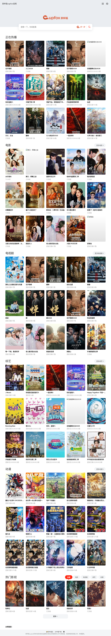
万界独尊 (70, 567)
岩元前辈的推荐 (72, 500)
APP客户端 (58, 632)
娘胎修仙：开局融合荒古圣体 (96, 500)
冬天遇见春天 (71, 210)
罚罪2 (89, 608)
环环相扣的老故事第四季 (95, 459)
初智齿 (89, 243)
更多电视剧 (98, 253)
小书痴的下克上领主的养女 (55, 567)
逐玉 (47, 608)
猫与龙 (7, 534)
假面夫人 (29, 243)
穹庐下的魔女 (50, 500)
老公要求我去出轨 (52, 243)
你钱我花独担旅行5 (32, 392)
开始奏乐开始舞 (10, 459)
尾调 (6, 318)
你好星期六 (9, 102)
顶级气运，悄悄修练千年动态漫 (55, 102)
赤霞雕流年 (9, 210)
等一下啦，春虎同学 (12, 351)
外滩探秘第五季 (92, 351)
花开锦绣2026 (72, 68)
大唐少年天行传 (72, 243)
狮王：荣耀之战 (31, 176)
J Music (8, 392)
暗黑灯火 (29, 534)
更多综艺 (99, 361)
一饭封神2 (70, 135)
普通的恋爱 (50, 351)
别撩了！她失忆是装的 (94, 210)
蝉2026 (49, 318)
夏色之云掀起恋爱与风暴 (13, 284)
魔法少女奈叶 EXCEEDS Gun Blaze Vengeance (14, 500)
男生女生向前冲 (51, 459)
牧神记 (7, 608)
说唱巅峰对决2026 (93, 68)
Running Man (10, 426)
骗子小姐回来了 (31, 210)
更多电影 (99, 145)
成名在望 (70, 284)
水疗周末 (8, 176)
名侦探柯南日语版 (32, 567)
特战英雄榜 (91, 318)
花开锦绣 (8, 68)
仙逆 (88, 102)
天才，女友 (9, 135)
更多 (54, 616)
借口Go (28, 426)
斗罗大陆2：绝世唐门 (94, 135)
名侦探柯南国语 (72, 534)
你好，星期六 (50, 426)
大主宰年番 (91, 567)
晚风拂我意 (91, 176)
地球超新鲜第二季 (73, 459)
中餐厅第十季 (30, 102)
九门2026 (29, 68)
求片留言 (50, 632)
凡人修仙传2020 (52, 135)
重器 (47, 68)
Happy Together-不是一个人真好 (96, 392)
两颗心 (69, 351)
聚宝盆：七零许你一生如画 (55, 210)
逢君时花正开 (50, 176)
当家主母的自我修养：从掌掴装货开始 (14, 243)
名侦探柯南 (91, 534)
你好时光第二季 (31, 459)
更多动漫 (99, 469)
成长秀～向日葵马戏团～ (34, 500)
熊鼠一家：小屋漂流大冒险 (55, 534)
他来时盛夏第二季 (73, 176)
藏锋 (27, 135)
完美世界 (70, 608)
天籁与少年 (91, 426)
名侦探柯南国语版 (11, 567)
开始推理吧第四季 (73, 102)
